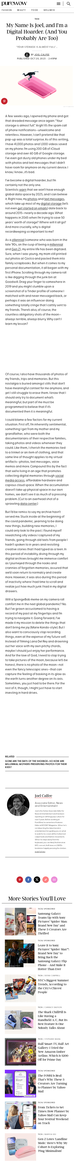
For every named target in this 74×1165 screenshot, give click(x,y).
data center (28, 503)
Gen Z (15, 249)
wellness (49, 10)
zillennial (18, 240)
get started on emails (32, 208)
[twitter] (37, 879)
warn (22, 189)
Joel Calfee (41, 55)
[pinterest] (4, 101)
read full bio (40, 852)
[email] (54, 879)
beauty (21, 10)
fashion (7, 10)
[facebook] (28, 879)
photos (32, 199)
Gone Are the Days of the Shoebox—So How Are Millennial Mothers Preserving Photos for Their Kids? (36, 764)
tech (37, 19)
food (34, 10)
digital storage (51, 203)
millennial (56, 244)
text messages (54, 199)
